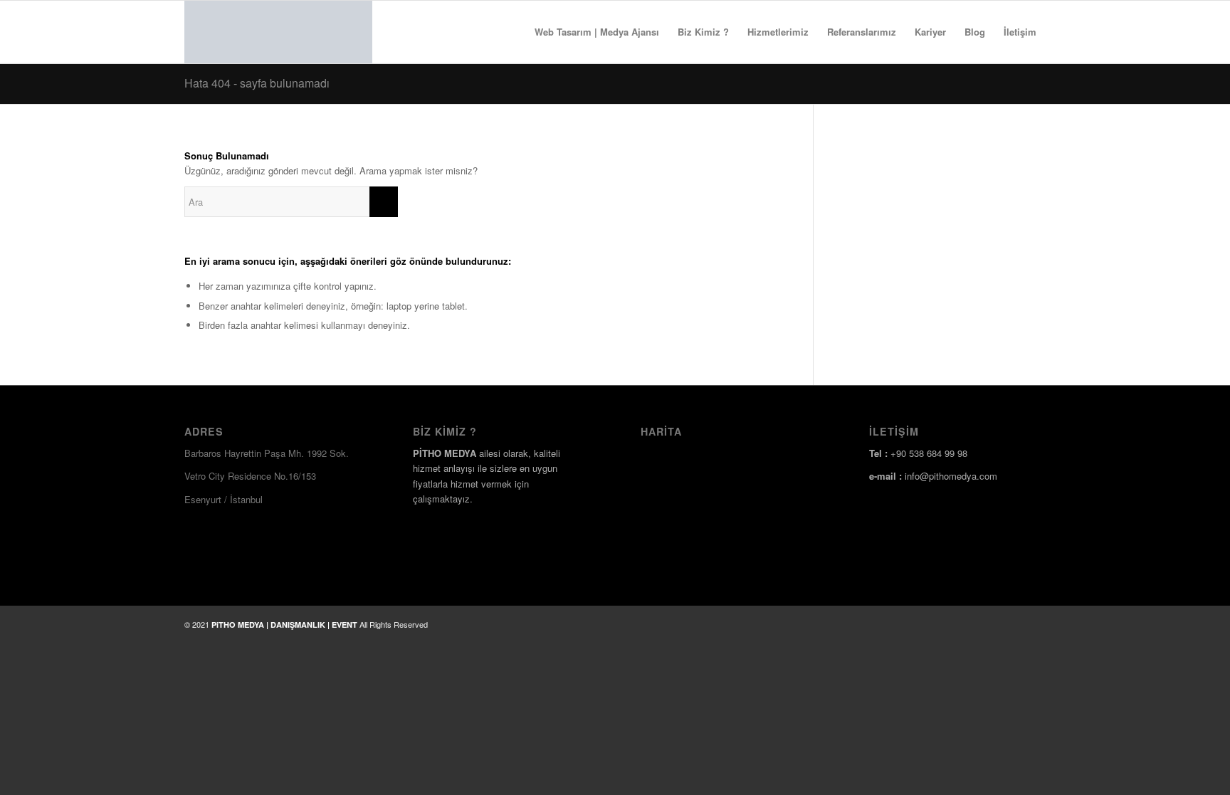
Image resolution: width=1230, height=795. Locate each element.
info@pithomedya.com (951, 476)
